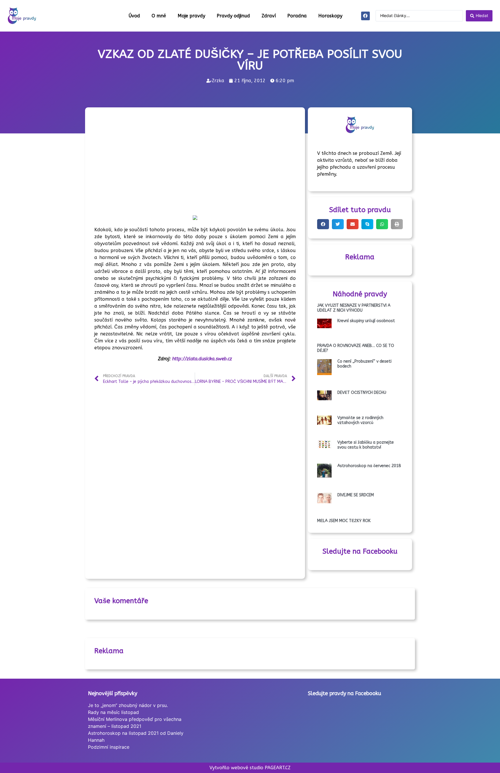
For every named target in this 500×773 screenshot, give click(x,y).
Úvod (134, 16)
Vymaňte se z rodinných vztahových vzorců (360, 420)
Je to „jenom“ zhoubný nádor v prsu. (128, 705)
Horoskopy (330, 16)
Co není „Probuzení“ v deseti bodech (364, 364)
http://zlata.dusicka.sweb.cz (202, 358)
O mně (159, 16)
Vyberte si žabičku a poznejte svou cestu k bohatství (365, 445)
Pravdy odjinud (233, 16)
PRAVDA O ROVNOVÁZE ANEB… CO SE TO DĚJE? (355, 348)
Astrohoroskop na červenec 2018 (369, 465)
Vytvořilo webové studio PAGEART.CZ (250, 767)
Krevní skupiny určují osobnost (366, 320)
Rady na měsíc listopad (113, 712)
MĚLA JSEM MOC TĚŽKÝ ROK (344, 520)
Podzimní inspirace (108, 747)
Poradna (297, 16)
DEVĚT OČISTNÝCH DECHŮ (361, 392)
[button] (323, 224)
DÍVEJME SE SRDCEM (355, 495)
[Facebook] (365, 16)
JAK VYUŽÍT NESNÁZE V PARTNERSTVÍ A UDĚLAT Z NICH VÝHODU (353, 308)
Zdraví (269, 16)
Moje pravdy (191, 16)
